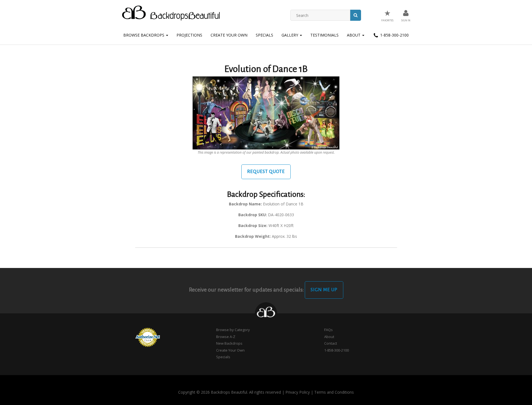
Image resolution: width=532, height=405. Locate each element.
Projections (189, 35)
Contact (330, 343)
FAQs (328, 329)
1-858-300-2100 (394, 35)
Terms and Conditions (334, 392)
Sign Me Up (324, 289)
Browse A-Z (225, 336)
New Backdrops (229, 343)
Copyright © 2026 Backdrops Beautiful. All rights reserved (229, 392)
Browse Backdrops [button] (144, 35)
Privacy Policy (297, 392)
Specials (264, 35)
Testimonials (324, 35)
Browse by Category (233, 329)
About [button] (354, 35)
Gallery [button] (290, 35)
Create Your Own (229, 35)
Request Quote (266, 171)
